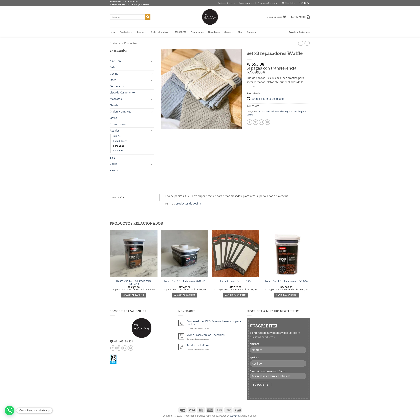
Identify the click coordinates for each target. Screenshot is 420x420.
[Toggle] (152, 61)
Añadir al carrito (134, 295)
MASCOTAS (180, 32)
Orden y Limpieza (159, 32)
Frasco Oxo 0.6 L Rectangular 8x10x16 (184, 281)
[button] (289, 3)
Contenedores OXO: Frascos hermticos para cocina (214, 323)
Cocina (261, 111)
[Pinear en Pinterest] (267, 122)
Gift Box (117, 136)
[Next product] (300, 43)
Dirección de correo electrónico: (268, 371)
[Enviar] (147, 17)
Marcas (227, 32)
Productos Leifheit (198, 345)
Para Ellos (118, 150)
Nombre (254, 343)
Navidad (269, 111)
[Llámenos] (308, 3)
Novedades (214, 32)
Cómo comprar (246, 3)
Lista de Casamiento (122, 92)
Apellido (254, 357)
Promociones (197, 32)
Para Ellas (279, 111)
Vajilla (113, 164)
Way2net (235, 415)
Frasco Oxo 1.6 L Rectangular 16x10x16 (286, 281)
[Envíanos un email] (305, 3)
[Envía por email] (261, 122)
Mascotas (116, 99)
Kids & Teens (120, 141)
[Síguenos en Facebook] (299, 3)
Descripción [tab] (117, 197)
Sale (112, 157)
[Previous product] (307, 43)
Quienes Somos (225, 3)
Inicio (113, 32)
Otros (113, 118)
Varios (114, 170)
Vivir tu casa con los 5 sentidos (206, 335)
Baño (113, 67)
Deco (113, 80)
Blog (240, 32)
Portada (115, 43)
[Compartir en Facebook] (249, 122)
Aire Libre (116, 61)
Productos (125, 32)
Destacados (117, 86)
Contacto (251, 32)
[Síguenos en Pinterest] (130, 348)
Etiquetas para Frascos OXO (235, 281)
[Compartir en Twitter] (255, 122)
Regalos (140, 32)
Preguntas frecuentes (268, 3)
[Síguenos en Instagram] (302, 3)
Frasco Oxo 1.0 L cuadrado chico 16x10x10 (133, 282)
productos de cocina (188, 203)
